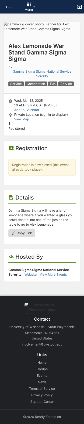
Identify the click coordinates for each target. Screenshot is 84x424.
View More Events (53, 274)
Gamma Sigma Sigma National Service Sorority (42, 73)
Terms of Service (42, 388)
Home (42, 362)
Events (42, 375)
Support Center (42, 402)
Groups (42, 369)
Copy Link (24, 233)
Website (30, 274)
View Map (21, 119)
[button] (10, 7)
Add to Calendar (26, 110)
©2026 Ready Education (42, 417)
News (42, 382)
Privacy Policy (42, 395)
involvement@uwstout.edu (42, 344)
